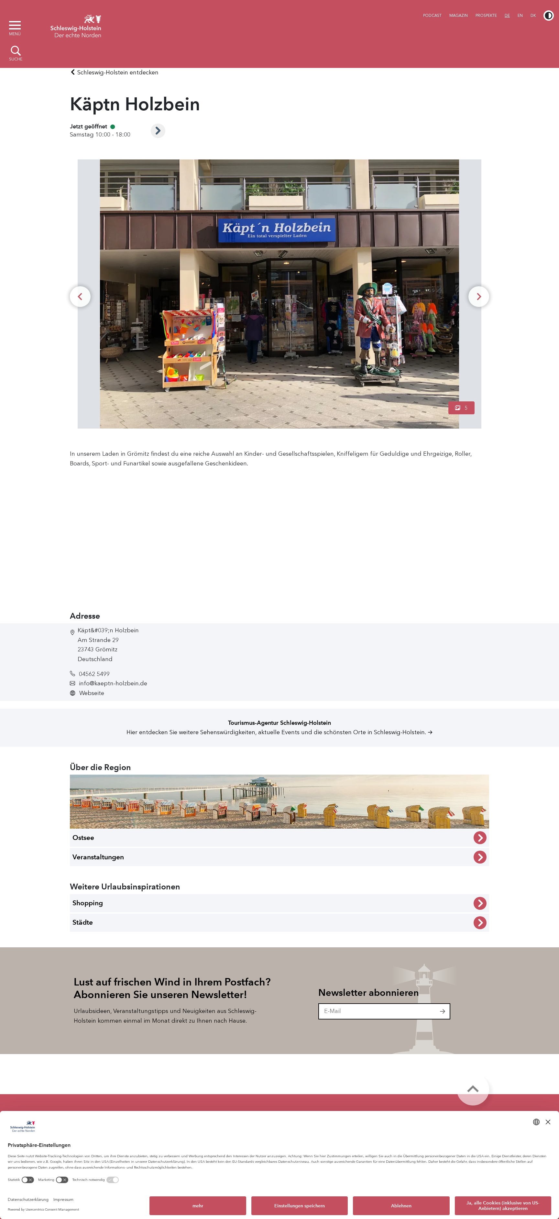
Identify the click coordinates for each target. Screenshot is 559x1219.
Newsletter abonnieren (368, 992)
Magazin (458, 15)
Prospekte (486, 15)
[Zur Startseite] (75, 25)
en (520, 15)
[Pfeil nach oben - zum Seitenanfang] (473, 1089)
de (507, 15)
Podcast (432, 15)
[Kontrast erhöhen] (548, 15)
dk (533, 15)
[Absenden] (442, 1011)
